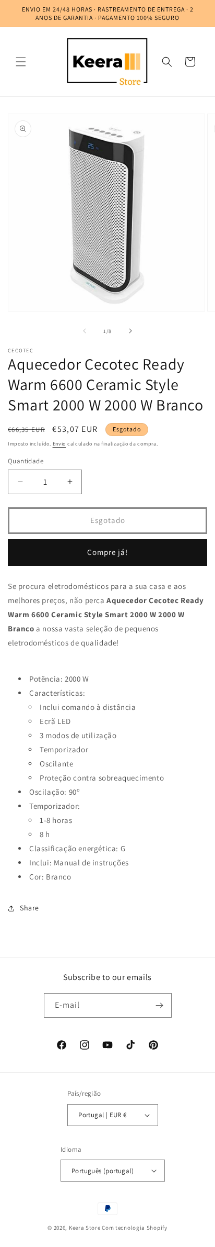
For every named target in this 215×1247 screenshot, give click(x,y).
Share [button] (29, 907)
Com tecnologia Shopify (134, 1227)
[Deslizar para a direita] (130, 330)
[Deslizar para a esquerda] (84, 330)
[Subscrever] (159, 1005)
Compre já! (107, 552)
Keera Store (85, 1227)
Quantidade (25, 461)
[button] (20, 61)
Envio (59, 443)
